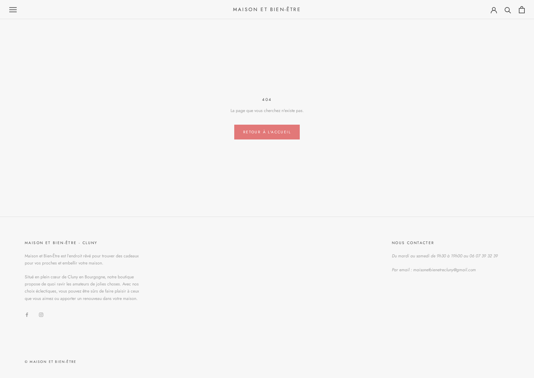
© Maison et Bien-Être (50, 361)
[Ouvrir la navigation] (13, 9)
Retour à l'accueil (267, 132)
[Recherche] (508, 9)
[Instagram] (41, 314)
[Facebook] (27, 314)
